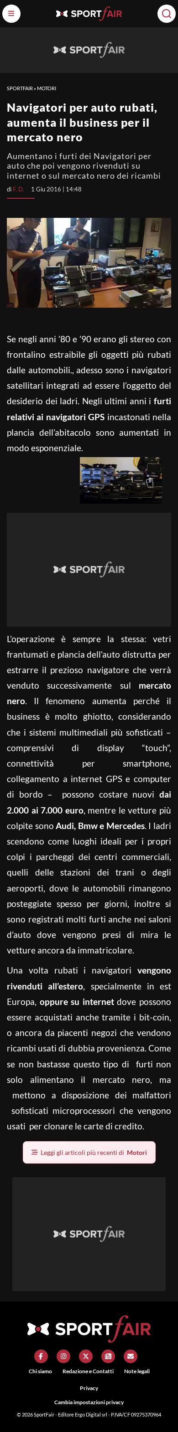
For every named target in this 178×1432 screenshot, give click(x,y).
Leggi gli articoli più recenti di (94, 1152)
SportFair (20, 88)
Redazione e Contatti (88, 1371)
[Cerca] (166, 14)
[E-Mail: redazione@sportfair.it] (130, 1356)
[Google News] (108, 1356)
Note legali (137, 1371)
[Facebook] (41, 1356)
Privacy (89, 1388)
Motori (46, 88)
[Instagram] (63, 1356)
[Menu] (11, 14)
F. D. (18, 189)
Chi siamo (40, 1371)
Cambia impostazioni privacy (89, 1402)
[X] (86, 1356)
